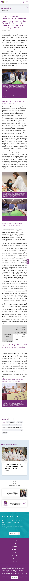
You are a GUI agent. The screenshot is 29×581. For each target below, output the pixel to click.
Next (25, 461)
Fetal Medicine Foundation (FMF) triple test (12, 425)
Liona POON (19, 422)
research (5, 432)
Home (2, 10)
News (6, 10)
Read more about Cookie (21, 573)
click (7, 526)
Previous (3, 461)
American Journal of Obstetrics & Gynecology (12, 430)
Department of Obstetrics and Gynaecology (12, 427)
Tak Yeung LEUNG (10, 422)
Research (11, 419)
